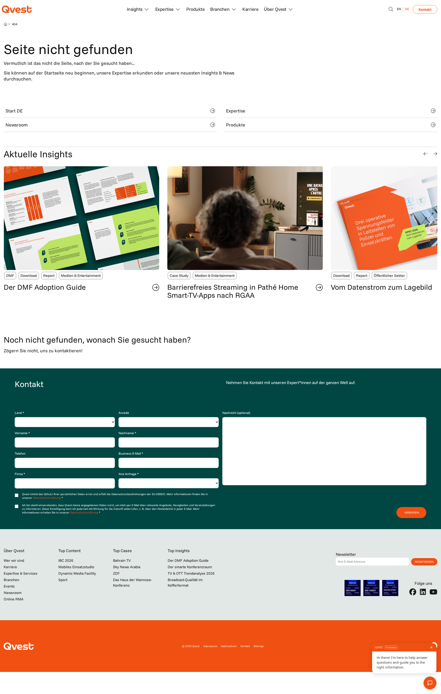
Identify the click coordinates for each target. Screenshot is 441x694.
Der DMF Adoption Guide (45, 287)
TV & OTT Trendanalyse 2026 (191, 573)
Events (9, 586)
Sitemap (259, 646)
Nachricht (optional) (236, 413)
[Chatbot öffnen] (391, 9)
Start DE (14, 111)
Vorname (22, 433)
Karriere (250, 9)
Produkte (195, 9)
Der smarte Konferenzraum (190, 567)
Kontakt (425, 9)
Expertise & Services (20, 573)
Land (19, 413)
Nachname (127, 433)
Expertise (235, 111)
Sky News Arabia (126, 567)
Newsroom (17, 125)
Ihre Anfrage (129, 474)
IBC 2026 (65, 560)
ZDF (116, 573)
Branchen (11, 579)
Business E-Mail (131, 453)
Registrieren (424, 561)
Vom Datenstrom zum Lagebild (381, 287)
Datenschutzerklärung (47, 497)
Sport (62, 579)
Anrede (124, 413)
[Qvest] (17, 9)
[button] (426, 154)
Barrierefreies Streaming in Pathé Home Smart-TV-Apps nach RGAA (232, 291)
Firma (20, 474)
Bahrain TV (122, 560)
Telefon (20, 453)
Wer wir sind (14, 560)
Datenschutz (229, 646)
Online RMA (13, 599)
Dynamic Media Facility (77, 573)
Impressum (210, 646)
